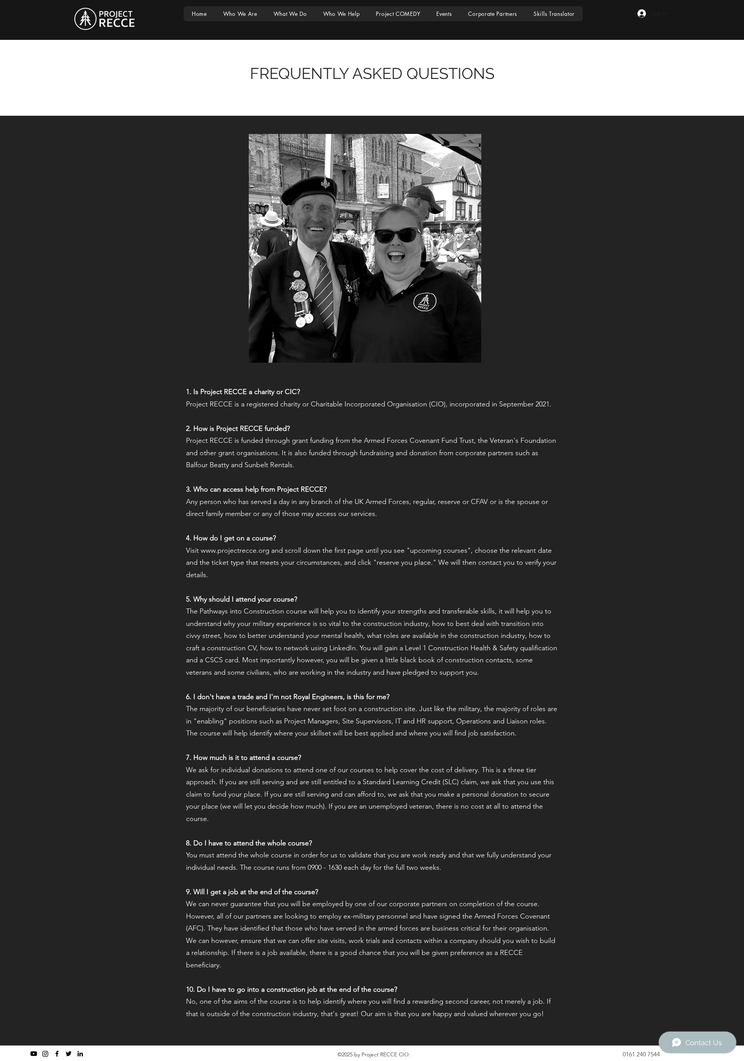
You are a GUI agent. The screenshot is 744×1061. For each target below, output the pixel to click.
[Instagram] (45, 1054)
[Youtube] (34, 1054)
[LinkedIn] (80, 1054)
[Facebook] (57, 1054)
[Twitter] (68, 1054)
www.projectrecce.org (235, 550)
